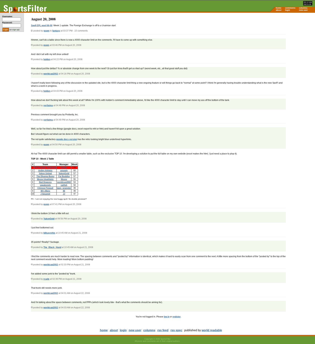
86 (64, 191)
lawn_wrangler (64, 188)
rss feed (162, 330)
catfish (64, 185)
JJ (64, 194)
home (278, 8)
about (278, 10)
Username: (7, 16)
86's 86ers (45, 191)
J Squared (45, 194)
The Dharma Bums (45, 176)
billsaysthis (49, 233)
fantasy (56, 31)
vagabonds (45, 185)
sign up (15, 30)
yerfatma (48, 105)
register (176, 316)
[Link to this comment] (32, 45)
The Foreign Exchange (45, 167)
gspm (46, 31)
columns (303, 8)
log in (166, 316)
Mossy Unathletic (45, 179)
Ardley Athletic (45, 170)
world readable (212, 330)
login (287, 10)
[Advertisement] (284, 41)
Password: (7, 22)
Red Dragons (45, 182)
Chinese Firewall (45, 188)
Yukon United (45, 173)
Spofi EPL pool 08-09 (41, 25)
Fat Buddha (64, 176)
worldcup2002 (50, 73)
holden (46, 59)
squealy (64, 170)
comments (290, 8)
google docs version (66, 139)
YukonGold (64, 173)
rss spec (176, 330)
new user (303, 10)
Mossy (64, 179)
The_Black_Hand (52, 247)
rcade (46, 279)
